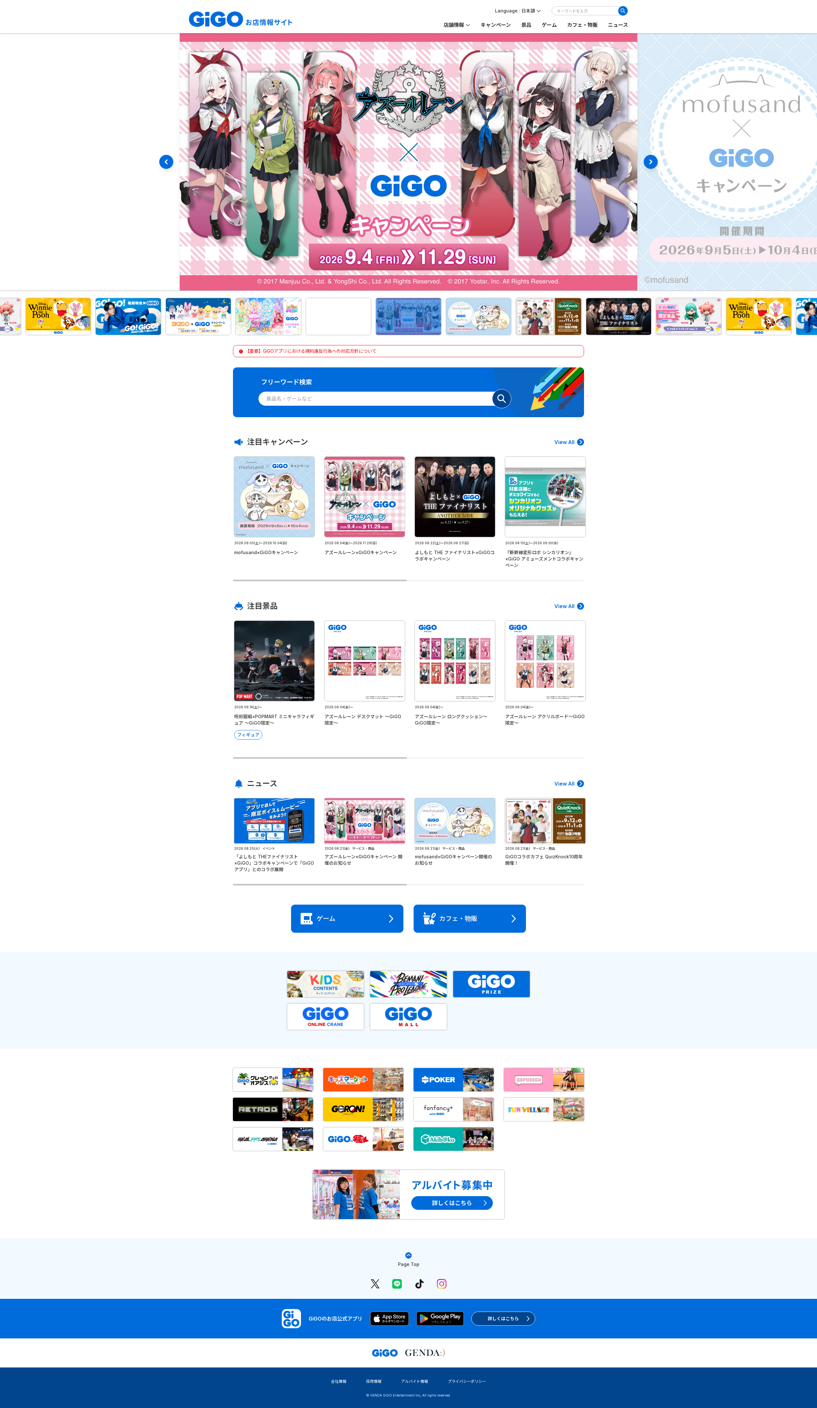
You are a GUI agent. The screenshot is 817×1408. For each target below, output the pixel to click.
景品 (526, 25)
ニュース (618, 25)
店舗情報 (454, 25)
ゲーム (549, 25)
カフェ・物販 (582, 25)
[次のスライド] (651, 162)
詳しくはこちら (503, 1318)
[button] (58, 316)
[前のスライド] (166, 162)
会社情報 (338, 1381)
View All (564, 442)
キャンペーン (496, 25)
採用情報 (373, 1381)
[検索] (623, 11)
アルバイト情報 (414, 1381)
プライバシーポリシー (467, 1381)
